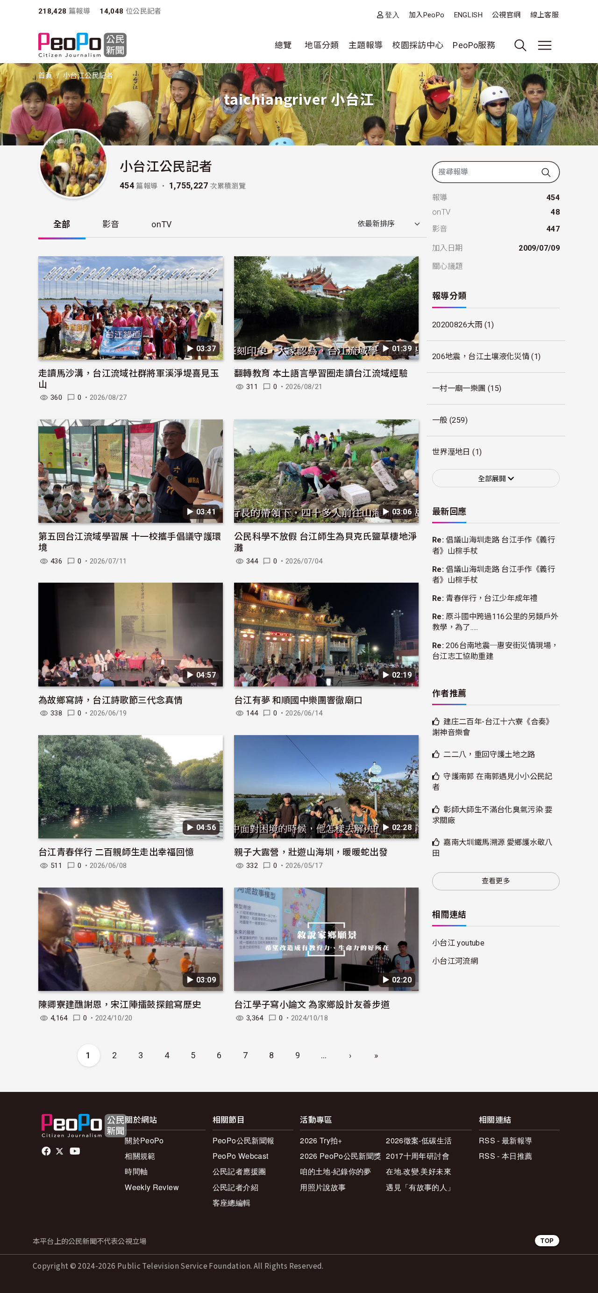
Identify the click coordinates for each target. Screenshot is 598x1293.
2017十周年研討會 (417, 1155)
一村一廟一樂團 (459, 388)
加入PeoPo (427, 15)
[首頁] (82, 45)
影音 (111, 224)
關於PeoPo (144, 1140)
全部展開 (493, 479)
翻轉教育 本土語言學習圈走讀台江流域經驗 (321, 372)
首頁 (45, 76)
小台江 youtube (458, 943)
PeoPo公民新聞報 (244, 1140)
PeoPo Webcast (241, 1155)
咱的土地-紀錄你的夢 (335, 1171)
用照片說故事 (323, 1187)
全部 (62, 224)
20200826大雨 (457, 324)
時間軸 (136, 1171)
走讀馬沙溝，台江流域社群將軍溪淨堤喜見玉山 (128, 378)
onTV (161, 224)
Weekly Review (152, 1187)
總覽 (283, 45)
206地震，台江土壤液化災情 (480, 356)
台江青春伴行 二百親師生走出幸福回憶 (116, 851)
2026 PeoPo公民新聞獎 (340, 1155)
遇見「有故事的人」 (420, 1187)
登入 (392, 14)
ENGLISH (468, 15)
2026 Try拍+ (321, 1140)
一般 (440, 420)
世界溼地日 (451, 452)
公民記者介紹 (235, 1187)
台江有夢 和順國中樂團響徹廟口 (298, 699)
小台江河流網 (455, 961)
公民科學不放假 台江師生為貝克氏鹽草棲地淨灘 (325, 541)
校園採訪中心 (417, 45)
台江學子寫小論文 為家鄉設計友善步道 (312, 1003)
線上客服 (544, 15)
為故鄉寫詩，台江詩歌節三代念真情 (110, 699)
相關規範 (140, 1155)
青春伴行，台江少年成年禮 (491, 598)
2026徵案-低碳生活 (419, 1140)
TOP (547, 1240)
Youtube (76, 1151)
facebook (47, 1151)
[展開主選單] (544, 45)
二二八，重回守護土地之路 (489, 754)
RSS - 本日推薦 (506, 1155)
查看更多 (496, 881)
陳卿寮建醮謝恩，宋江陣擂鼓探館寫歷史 (119, 1003)
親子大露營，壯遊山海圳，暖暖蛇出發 (311, 851)
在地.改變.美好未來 (418, 1171)
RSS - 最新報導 (506, 1140)
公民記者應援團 (239, 1171)
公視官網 (506, 15)
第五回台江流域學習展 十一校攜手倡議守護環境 (129, 541)
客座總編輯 (232, 1202)
